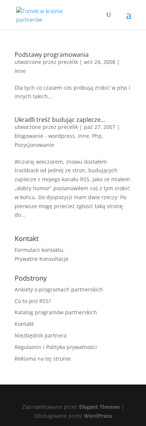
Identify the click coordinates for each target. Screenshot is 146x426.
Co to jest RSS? (33, 301)
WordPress (98, 415)
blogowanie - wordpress (45, 135)
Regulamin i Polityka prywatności (56, 347)
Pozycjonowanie (34, 144)
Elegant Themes (99, 406)
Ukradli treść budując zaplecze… (60, 119)
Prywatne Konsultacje (42, 258)
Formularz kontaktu (39, 249)
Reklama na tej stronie (43, 358)
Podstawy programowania (52, 54)
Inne (20, 70)
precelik (68, 61)
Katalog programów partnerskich (56, 312)
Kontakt (24, 323)
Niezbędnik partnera (41, 335)
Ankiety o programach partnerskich (59, 289)
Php (97, 135)
